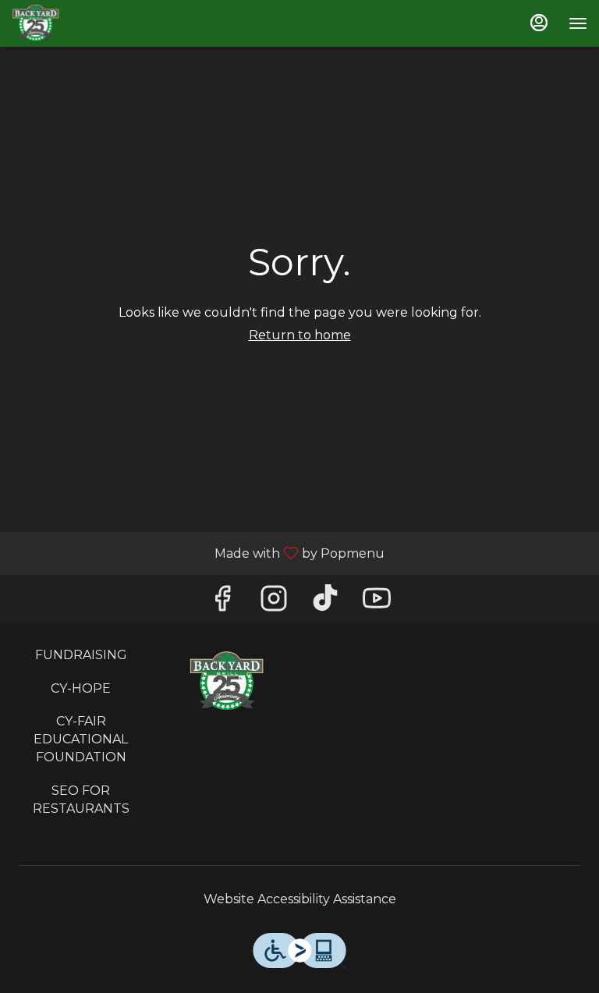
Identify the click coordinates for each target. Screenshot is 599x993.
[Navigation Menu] (578, 23)
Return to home (300, 335)
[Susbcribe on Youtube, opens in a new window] (377, 602)
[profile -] (539, 22)
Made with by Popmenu (198, 552)
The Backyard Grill (226, 682)
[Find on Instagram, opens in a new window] (274, 602)
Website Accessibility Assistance (300, 899)
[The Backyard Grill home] (82, 23)
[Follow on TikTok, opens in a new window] (325, 602)
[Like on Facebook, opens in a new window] (222, 602)
